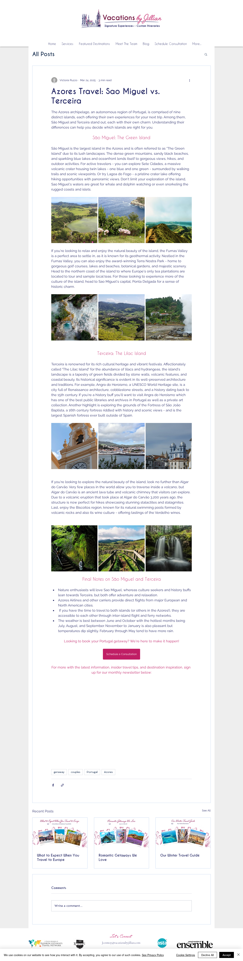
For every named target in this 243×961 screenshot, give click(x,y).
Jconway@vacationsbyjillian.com (121, 943)
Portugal (92, 772)
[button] (206, 54)
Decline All (207, 955)
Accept (226, 955)
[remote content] (122, 722)
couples (75, 772)
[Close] (238, 955)
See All (206, 810)
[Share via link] (62, 785)
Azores (108, 772)
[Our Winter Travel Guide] (183, 833)
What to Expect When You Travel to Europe (58, 857)
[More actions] (189, 80)
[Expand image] (74, 220)
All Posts (43, 54)
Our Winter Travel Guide (180, 855)
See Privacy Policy (153, 955)
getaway (59, 772)
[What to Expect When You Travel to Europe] (59, 833)
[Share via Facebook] (53, 785)
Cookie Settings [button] (185, 955)
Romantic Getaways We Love (118, 857)
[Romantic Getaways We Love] (121, 833)
